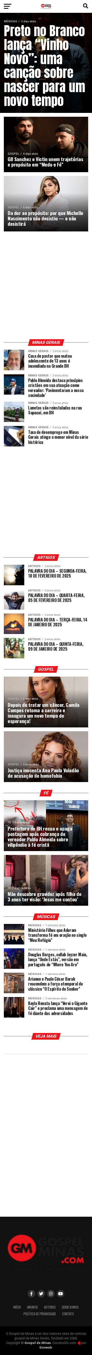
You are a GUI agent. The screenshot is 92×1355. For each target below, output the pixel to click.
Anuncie (32, 1307)
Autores (50, 1307)
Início (17, 1307)
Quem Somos (70, 1307)
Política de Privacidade (40, 1313)
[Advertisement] (46, 285)
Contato (68, 1313)
